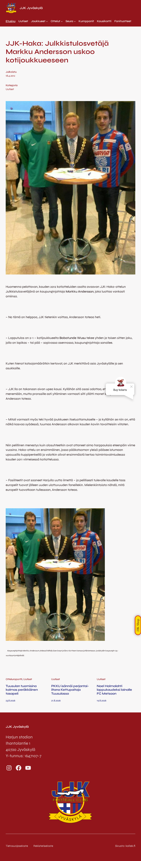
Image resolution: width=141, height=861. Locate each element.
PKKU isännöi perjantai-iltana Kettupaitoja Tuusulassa (70, 690)
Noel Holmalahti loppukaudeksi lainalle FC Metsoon (114, 690)
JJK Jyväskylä (31, 8)
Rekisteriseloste (43, 846)
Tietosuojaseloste (17, 846)
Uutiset (10, 89)
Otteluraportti (14, 679)
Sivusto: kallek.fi (125, 846)
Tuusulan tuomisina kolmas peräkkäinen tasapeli (22, 690)
